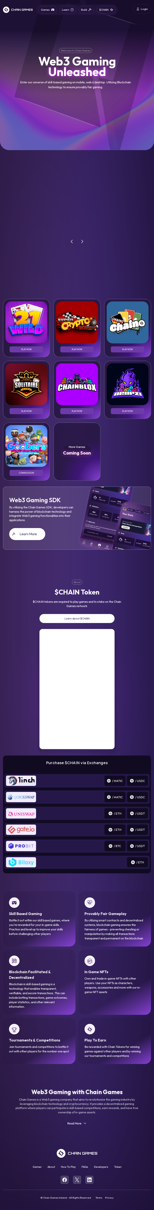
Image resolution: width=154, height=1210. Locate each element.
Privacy (109, 1197)
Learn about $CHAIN (77, 618)
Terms (98, 1197)
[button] (71, 241)
